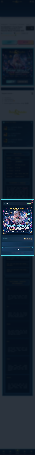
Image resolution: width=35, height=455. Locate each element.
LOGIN (17, 244)
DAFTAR (17, 249)
